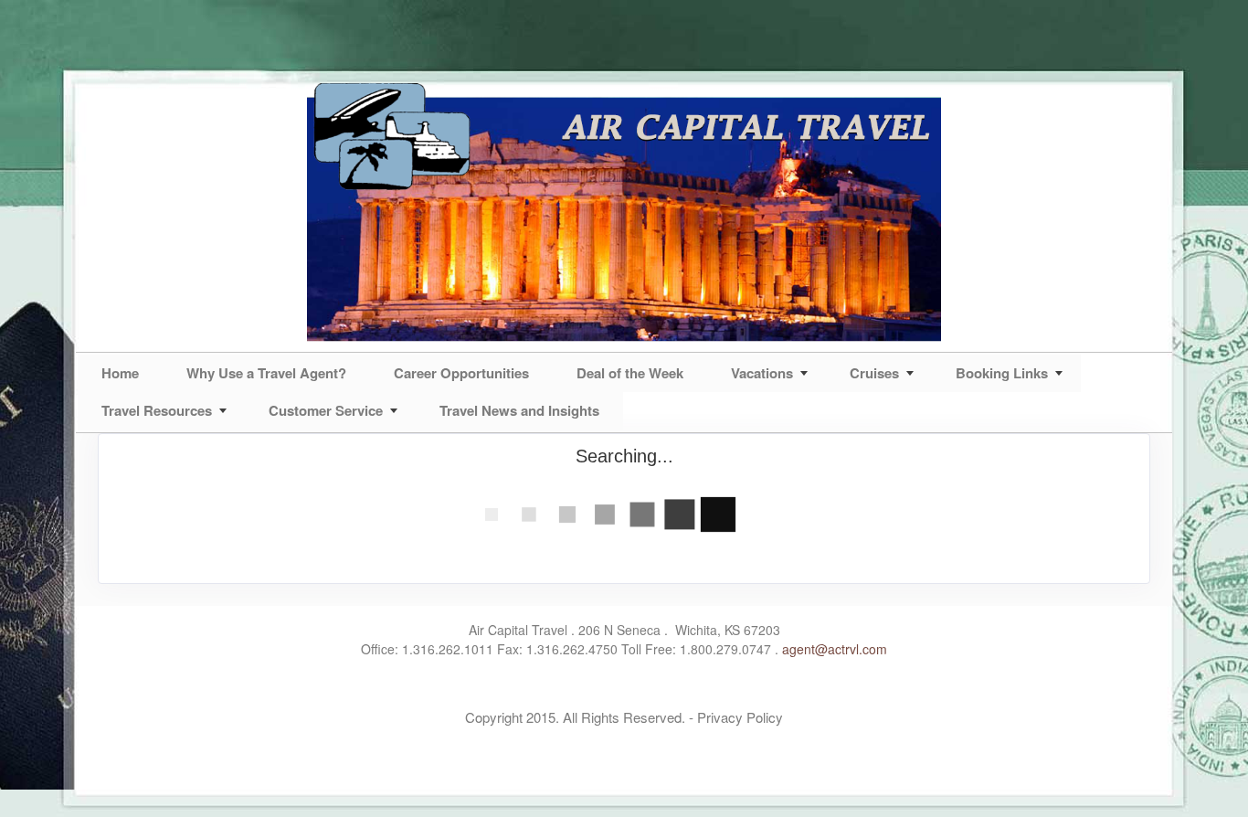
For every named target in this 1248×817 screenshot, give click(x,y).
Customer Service (326, 410)
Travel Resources (156, 410)
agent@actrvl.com (834, 649)
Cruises (874, 373)
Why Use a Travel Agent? (266, 373)
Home (120, 373)
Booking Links (1002, 373)
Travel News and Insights (519, 410)
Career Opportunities (461, 373)
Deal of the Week (629, 373)
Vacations (762, 373)
